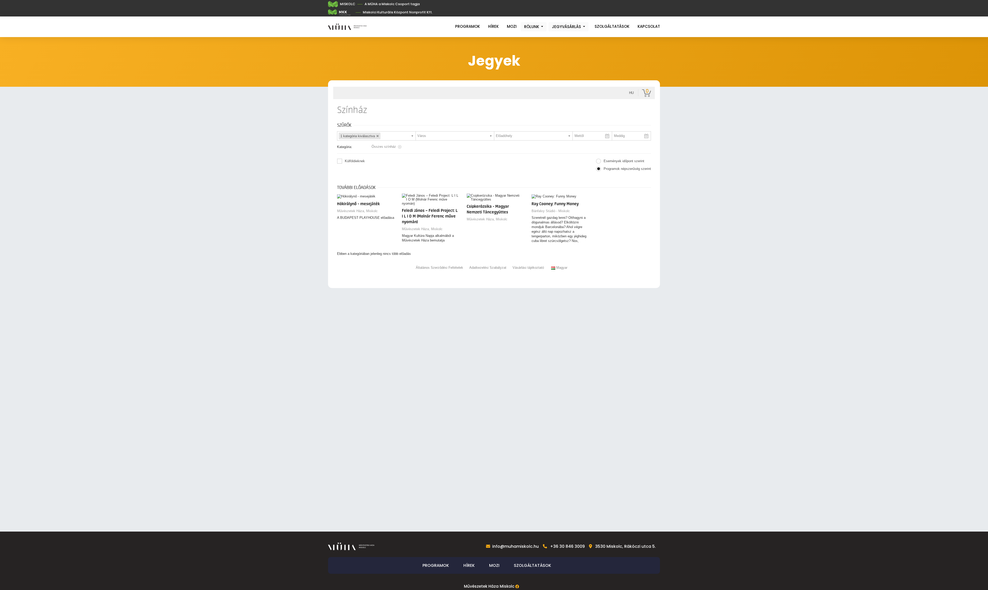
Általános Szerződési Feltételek (439, 268)
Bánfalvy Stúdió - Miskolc (551, 211)
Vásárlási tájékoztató (528, 268)
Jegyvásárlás (567, 26)
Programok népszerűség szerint (627, 169)
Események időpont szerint (624, 161)
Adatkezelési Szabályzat (487, 268)
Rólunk (532, 26)
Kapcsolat (649, 26)
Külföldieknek (355, 161)
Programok (467, 26)
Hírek (493, 26)
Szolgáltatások (612, 26)
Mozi (512, 26)
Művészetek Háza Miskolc (489, 586)
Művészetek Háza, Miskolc (357, 211)
